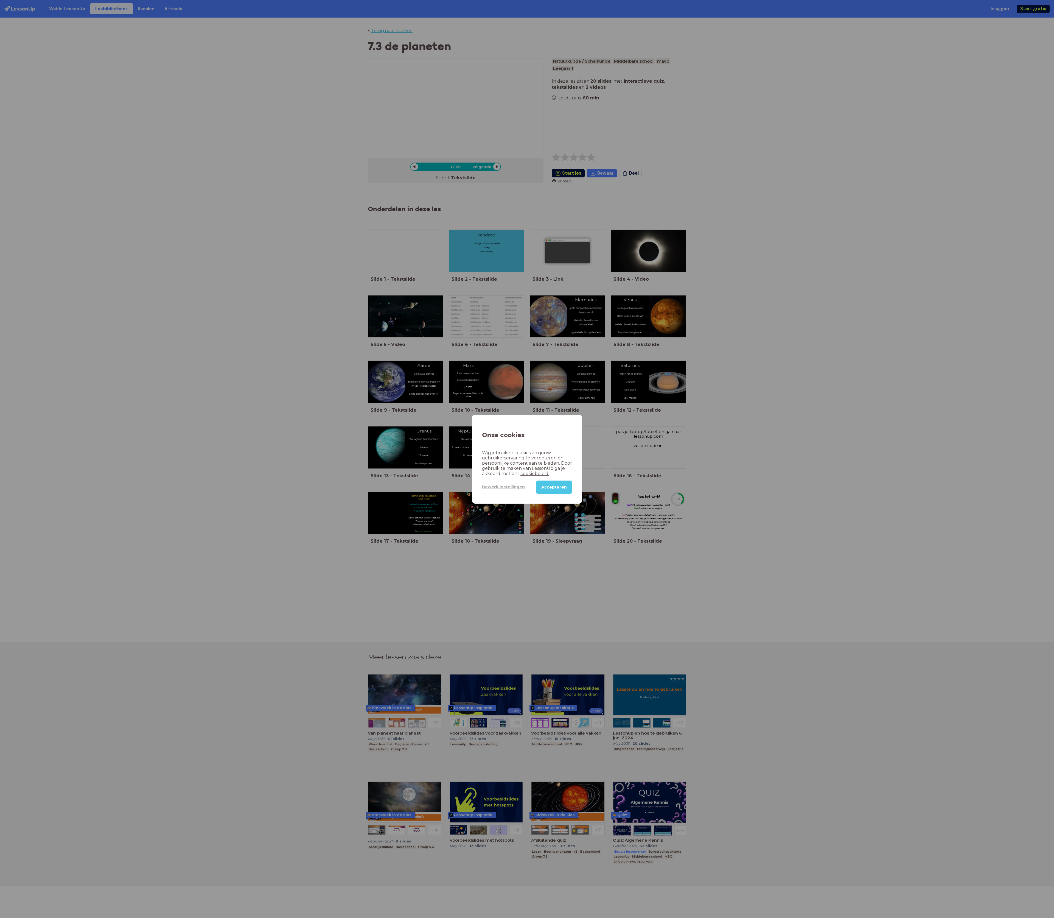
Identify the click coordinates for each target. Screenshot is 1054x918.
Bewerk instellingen (503, 486)
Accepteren (554, 486)
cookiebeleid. (534, 473)
